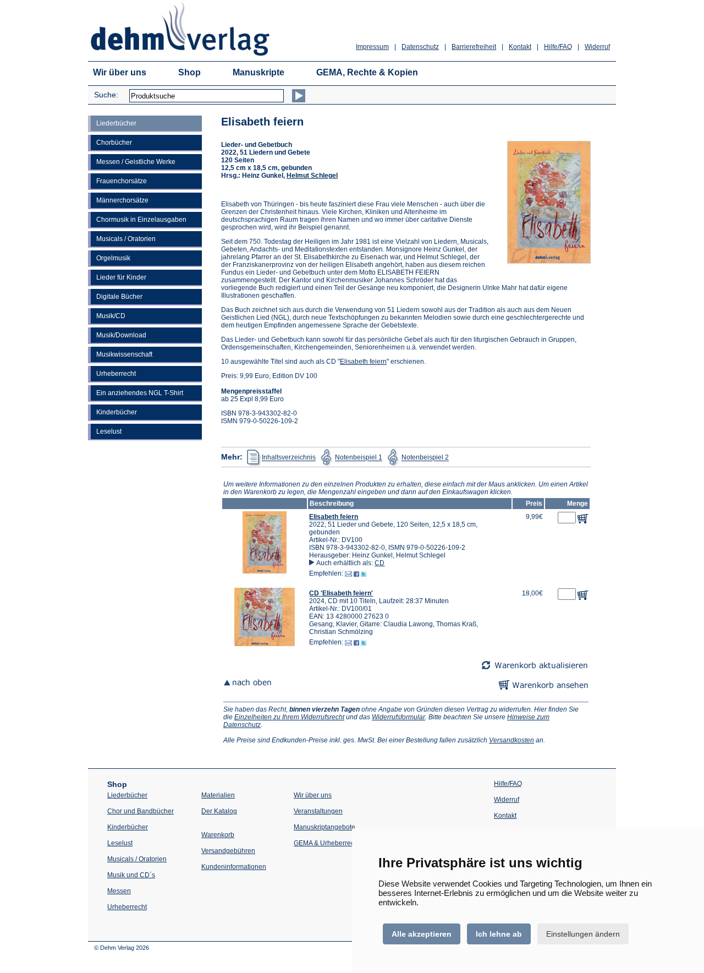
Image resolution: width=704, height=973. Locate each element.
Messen (119, 891)
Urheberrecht (116, 374)
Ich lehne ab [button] (499, 934)
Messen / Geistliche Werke (135, 162)
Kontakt (520, 47)
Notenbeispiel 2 (425, 458)
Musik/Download (121, 335)
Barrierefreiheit (474, 47)
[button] (265, 571)
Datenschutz (420, 47)
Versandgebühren (228, 851)
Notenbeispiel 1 (358, 458)
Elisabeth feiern (363, 361)
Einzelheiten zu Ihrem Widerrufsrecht (289, 717)
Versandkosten (511, 740)
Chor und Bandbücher (140, 811)
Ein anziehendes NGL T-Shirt (139, 393)
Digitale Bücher (119, 296)
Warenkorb (217, 835)
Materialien (218, 795)
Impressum (372, 47)
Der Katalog (219, 811)
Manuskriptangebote (324, 827)
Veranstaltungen (318, 811)
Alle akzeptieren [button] (422, 934)
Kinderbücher (116, 412)
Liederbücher (116, 123)
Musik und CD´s (131, 875)
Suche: (106, 94)
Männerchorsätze (122, 200)
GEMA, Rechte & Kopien (367, 72)
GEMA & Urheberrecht (327, 843)
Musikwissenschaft (124, 354)
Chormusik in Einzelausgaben (141, 219)
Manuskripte (258, 72)
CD (379, 563)
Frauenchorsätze (121, 181)
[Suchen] (298, 95)
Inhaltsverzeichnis (289, 458)
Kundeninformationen (233, 867)
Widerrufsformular (398, 717)
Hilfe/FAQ (558, 47)
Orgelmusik (113, 258)
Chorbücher (114, 142)
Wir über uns (119, 72)
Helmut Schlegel (312, 175)
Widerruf (597, 47)
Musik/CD (110, 316)
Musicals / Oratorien (126, 239)
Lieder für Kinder (121, 277)
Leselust (109, 431)
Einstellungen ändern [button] (583, 934)
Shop (189, 72)
